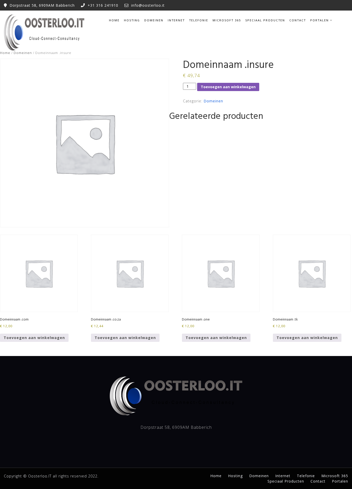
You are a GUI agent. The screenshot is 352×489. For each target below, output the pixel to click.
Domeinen (153, 20)
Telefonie (198, 20)
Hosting (132, 20)
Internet (176, 20)
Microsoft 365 (227, 20)
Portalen (319, 20)
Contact (297, 20)
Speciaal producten (265, 20)
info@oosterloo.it (148, 5)
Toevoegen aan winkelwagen (228, 86)
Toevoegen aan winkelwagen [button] (34, 337)
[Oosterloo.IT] (44, 32)
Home (114, 20)
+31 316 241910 (103, 5)
